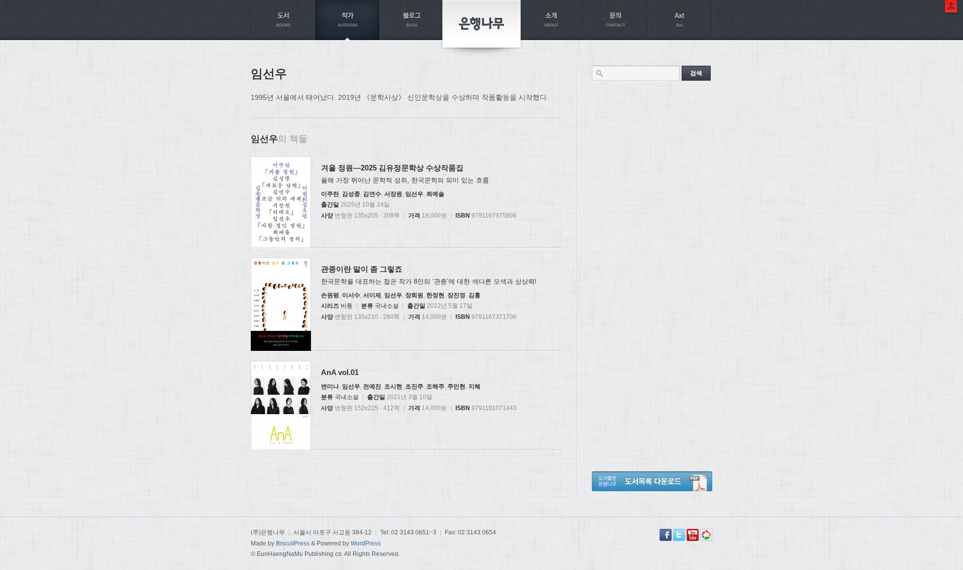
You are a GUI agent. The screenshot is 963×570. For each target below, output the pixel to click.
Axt (679, 20)
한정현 (435, 295)
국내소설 (387, 305)
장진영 (456, 295)
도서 (283, 20)
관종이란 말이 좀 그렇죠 (361, 269)
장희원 (414, 295)
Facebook (666, 535)
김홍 (474, 295)
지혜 (474, 386)
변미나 (330, 386)
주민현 (456, 386)
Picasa (706, 535)
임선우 (414, 194)
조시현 (393, 386)
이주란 (330, 194)
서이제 (372, 295)
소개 (551, 20)
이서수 (351, 295)
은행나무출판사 (481, 24)
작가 (347, 20)
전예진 (372, 386)
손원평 (330, 295)
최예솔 (435, 194)
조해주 (435, 386)
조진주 (414, 386)
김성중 (351, 194)
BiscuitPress (292, 543)
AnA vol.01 (340, 372)
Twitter (679, 535)
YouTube (693, 535)
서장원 (393, 194)
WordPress (366, 543)
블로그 (411, 20)
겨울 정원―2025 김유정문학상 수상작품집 (392, 167)
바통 (347, 305)
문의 (615, 20)
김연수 (372, 194)
